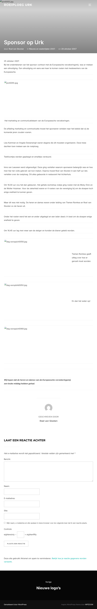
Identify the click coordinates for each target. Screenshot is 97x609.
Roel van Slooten (16, 49)
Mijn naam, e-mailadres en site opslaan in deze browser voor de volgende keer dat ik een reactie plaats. (47, 523)
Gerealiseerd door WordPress (15, 604)
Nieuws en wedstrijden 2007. (42, 49)
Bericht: (7, 459)
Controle (8, 529)
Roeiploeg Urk (18, 5)
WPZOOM (89, 604)
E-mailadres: (9, 498)
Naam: (7, 486)
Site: (6, 510)
